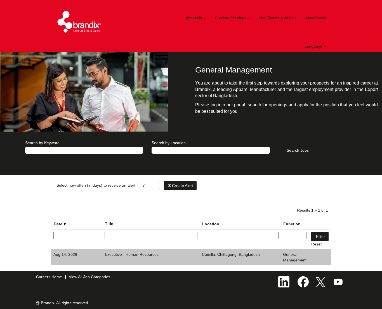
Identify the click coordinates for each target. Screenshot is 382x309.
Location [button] (210, 224)
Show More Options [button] (42, 158)
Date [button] (58, 224)
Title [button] (109, 223)
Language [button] (314, 46)
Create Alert (182, 185)
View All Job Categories (89, 277)
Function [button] (292, 224)
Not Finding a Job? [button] (276, 18)
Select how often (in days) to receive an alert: (96, 185)
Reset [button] (316, 244)
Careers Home (49, 277)
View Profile (316, 18)
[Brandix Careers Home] (79, 21)
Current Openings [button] (231, 18)
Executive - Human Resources (132, 254)
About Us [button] (194, 18)
